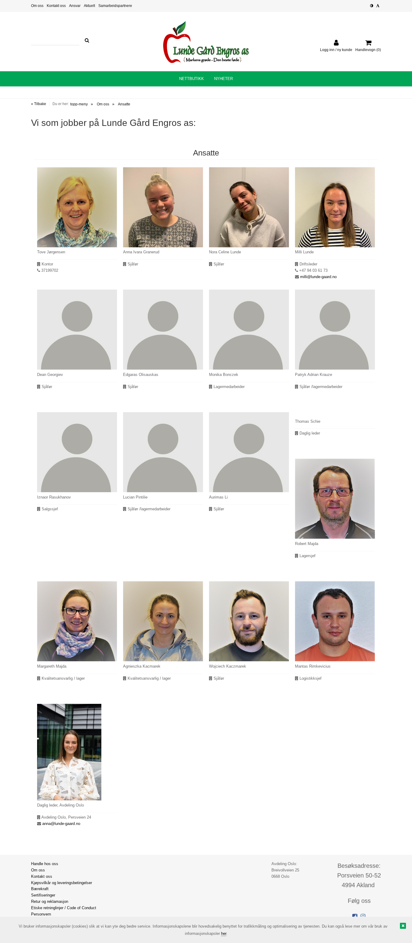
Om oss (103, 104)
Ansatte (124, 104)
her (223, 933)
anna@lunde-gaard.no (61, 823)
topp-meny (79, 104)
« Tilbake (38, 104)
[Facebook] (354, 916)
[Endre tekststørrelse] (377, 6)
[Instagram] (363, 916)
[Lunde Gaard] (206, 42)
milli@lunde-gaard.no (318, 276)
